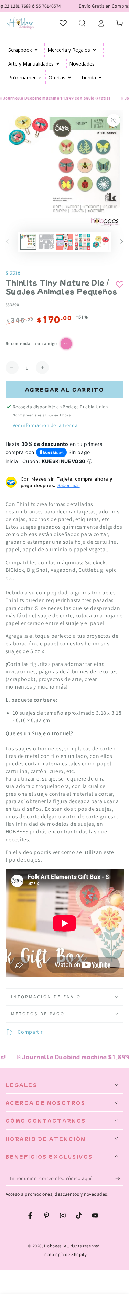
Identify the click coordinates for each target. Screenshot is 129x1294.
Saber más (68, 485)
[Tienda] (100, 77)
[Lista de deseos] (63, 23)
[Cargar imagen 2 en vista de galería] (46, 242)
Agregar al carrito (64, 389)
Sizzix (13, 273)
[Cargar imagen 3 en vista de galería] (64, 242)
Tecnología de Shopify (64, 1254)
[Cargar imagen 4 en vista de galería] (82, 242)
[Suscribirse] (119, 1178)
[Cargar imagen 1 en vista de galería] (28, 242)
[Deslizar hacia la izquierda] (8, 242)
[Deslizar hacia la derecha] (121, 242)
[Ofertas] (69, 77)
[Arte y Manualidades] (58, 63)
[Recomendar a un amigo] (66, 344)
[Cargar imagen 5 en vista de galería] (100, 242)
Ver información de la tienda (45, 425)
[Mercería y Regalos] (94, 50)
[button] (82, 23)
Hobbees (52, 1246)
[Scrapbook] (36, 50)
